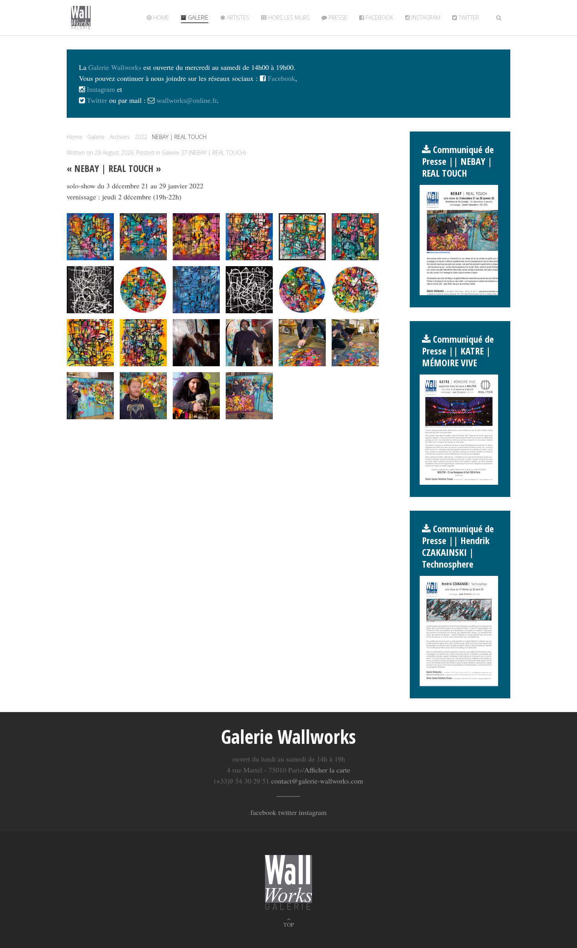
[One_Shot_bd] (249, 289)
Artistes (237, 17)
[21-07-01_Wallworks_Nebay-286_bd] (90, 395)
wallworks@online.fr (187, 100)
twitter (468, 17)
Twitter (96, 100)
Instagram (425, 17)
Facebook (378, 17)
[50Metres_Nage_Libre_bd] (90, 236)
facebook (263, 812)
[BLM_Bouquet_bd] (143, 236)
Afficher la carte (327, 769)
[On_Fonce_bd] (196, 289)
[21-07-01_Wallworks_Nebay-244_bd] (196, 342)
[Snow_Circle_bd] (355, 289)
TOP (288, 924)
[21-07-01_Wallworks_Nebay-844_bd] (196, 395)
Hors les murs (288, 17)
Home (160, 17)
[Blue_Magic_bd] (249, 236)
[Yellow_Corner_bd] (143, 342)
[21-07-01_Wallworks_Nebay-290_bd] (143, 395)
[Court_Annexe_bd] (355, 236)
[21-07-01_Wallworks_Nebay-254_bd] (249, 342)
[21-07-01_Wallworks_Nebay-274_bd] (355, 342)
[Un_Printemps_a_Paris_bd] (90, 342)
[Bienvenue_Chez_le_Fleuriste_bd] (196, 236)
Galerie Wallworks (114, 67)
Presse (337, 17)
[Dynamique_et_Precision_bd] (90, 289)
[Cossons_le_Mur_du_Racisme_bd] (302, 236)
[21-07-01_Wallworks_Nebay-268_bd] (302, 342)
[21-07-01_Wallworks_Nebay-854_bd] (249, 395)
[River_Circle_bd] (302, 289)
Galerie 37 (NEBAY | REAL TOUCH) (204, 152)
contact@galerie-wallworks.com (317, 780)
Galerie (197, 17)
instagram (313, 812)
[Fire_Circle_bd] (143, 289)
